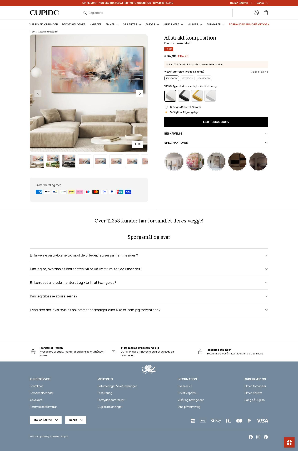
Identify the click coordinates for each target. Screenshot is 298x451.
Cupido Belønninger (43, 24)
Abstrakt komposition (48, 31)
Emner (110, 24)
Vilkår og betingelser (191, 400)
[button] (266, 12)
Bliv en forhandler (255, 386)
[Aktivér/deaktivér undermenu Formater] (223, 24)
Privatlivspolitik (187, 393)
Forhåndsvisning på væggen (249, 24)
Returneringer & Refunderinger (117, 386)
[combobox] (156, 13)
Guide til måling (259, 71)
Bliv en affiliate (253, 393)
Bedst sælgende (74, 24)
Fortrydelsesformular (43, 407)
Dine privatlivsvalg (189, 407)
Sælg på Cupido (255, 400)
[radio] (171, 78)
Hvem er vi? (185, 386)
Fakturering (105, 393)
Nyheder (96, 24)
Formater (214, 24)
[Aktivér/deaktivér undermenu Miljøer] (201, 24)
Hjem (32, 31)
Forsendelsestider (41, 393)
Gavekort (36, 400)
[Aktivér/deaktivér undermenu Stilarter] (140, 24)
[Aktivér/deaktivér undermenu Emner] (117, 24)
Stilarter (130, 24)
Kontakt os (36, 386)
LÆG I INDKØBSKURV (216, 122)
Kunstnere (171, 24)
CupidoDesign (44, 436)
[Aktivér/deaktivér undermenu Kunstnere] (182, 24)
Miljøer (192, 24)
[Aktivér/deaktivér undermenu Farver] (158, 24)
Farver (150, 24)
